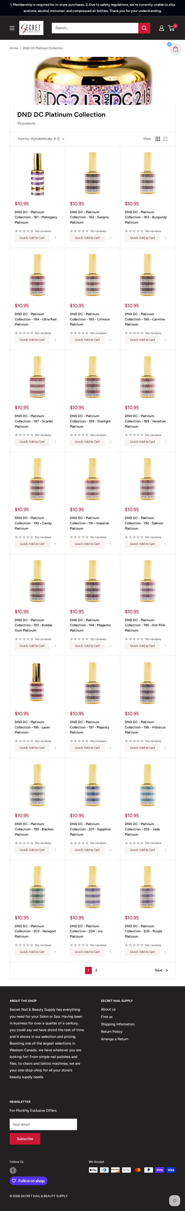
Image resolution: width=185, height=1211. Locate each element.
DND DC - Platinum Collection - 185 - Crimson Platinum (90, 319)
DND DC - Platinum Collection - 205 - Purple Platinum (143, 931)
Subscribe (25, 1139)
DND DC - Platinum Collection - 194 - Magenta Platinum (90, 625)
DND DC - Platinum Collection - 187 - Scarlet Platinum (34, 421)
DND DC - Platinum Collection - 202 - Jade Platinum (142, 829)
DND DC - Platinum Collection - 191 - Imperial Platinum (89, 523)
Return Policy (111, 1031)
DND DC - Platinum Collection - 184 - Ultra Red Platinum (35, 319)
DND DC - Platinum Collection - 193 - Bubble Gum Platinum (33, 625)
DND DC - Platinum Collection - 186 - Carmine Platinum (145, 319)
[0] (171, 28)
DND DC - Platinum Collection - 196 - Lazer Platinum (32, 727)
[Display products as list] (166, 139)
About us (108, 1009)
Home (14, 48)
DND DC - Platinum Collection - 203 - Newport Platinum (35, 931)
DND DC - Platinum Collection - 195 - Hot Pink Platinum (145, 625)
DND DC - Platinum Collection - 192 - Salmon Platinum (144, 523)
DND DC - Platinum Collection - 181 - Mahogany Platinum (36, 217)
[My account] (161, 28)
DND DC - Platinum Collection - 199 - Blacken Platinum (34, 829)
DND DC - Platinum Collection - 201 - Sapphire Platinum (90, 829)
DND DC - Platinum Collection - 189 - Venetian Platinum (145, 421)
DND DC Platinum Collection (43, 48)
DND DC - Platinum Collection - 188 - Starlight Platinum (90, 421)
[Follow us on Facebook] (13, 1170)
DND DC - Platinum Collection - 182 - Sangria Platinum (89, 217)
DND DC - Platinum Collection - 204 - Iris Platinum (86, 931)
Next (159, 970)
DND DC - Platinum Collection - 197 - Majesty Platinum (89, 727)
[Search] (144, 28)
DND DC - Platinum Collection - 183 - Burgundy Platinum (146, 217)
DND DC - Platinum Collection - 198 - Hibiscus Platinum (145, 727)
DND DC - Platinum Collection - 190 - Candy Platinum (33, 523)
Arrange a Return (114, 1039)
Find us (106, 1017)
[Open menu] (12, 28)
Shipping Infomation (117, 1024)
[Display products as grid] (158, 139)
